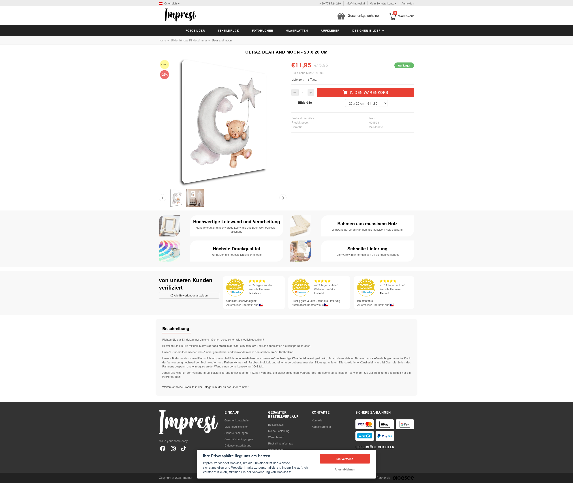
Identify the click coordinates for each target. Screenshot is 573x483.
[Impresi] (180, 14)
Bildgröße (305, 102)
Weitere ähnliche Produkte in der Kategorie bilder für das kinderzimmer (205, 387)
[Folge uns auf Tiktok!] (183, 448)
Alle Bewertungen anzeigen (190, 295)
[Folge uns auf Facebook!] (163, 448)
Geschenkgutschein (236, 420)
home (162, 40)
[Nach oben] (567, 477)
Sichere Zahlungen (236, 433)
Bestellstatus (276, 424)
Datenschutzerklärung (237, 445)
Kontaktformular (321, 426)
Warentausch (276, 437)
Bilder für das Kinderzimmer (189, 40)
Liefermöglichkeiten (236, 426)
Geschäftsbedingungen (238, 439)
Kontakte (317, 420)
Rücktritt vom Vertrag (280, 443)
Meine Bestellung (278, 431)
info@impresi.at (355, 3)
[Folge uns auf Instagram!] (173, 448)
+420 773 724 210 (330, 3)
